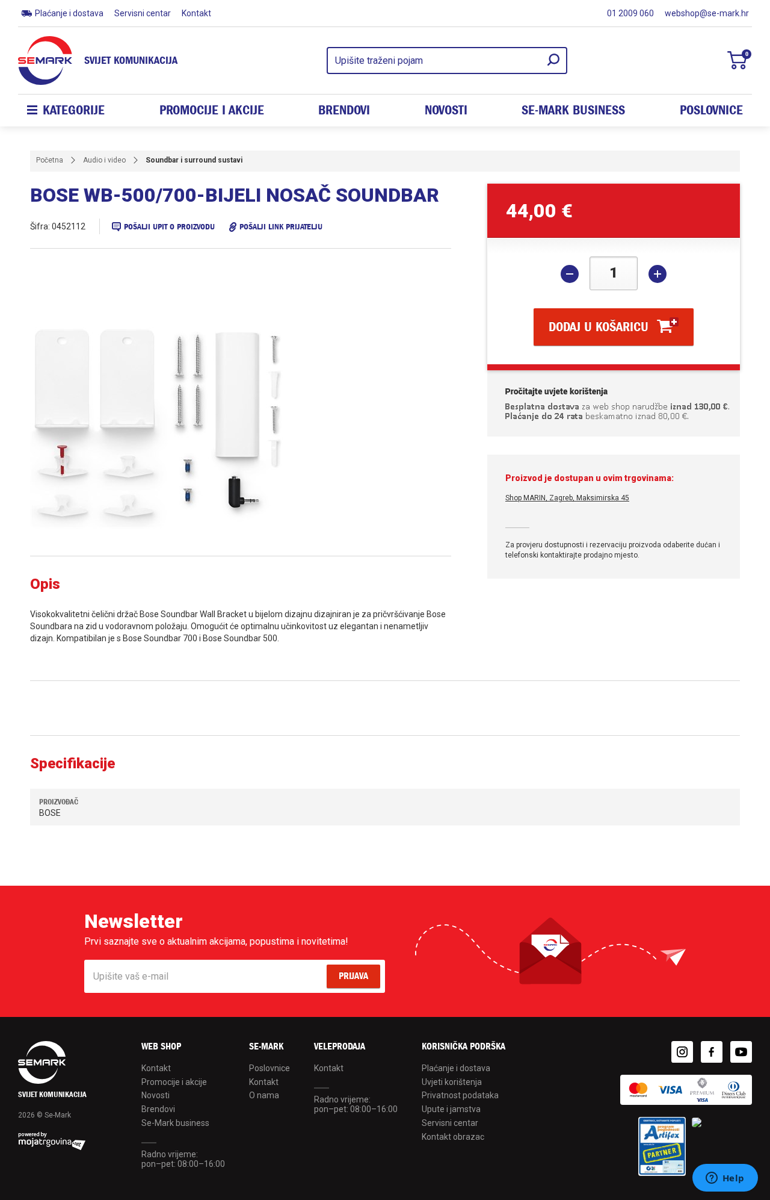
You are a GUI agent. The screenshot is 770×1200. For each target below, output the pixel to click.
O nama (264, 1095)
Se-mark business (573, 110)
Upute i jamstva (451, 1109)
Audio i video (104, 160)
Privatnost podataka (460, 1095)
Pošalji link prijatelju (280, 227)
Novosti (446, 110)
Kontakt (196, 13)
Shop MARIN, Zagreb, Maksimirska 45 (567, 498)
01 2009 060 (630, 13)
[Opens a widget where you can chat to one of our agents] (725, 1179)
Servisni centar (142, 13)
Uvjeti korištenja (452, 1082)
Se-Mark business (175, 1123)
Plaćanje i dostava (69, 13)
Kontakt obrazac (453, 1137)
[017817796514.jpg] (204, 429)
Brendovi (344, 110)
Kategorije (74, 110)
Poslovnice (711, 110)
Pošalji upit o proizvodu (169, 227)
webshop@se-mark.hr (707, 13)
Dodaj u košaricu (598, 327)
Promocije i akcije (211, 110)
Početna (49, 160)
